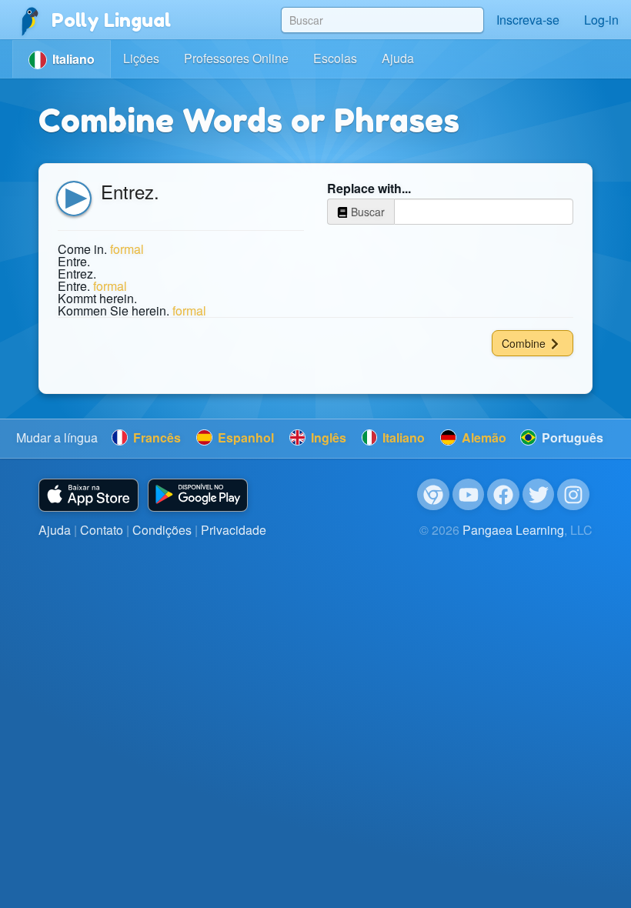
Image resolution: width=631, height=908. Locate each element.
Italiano (402, 437)
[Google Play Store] (198, 495)
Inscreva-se (527, 19)
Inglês (327, 437)
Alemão (482, 437)
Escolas (335, 58)
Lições (141, 58)
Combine (525, 343)
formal (127, 249)
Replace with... (369, 188)
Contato (101, 530)
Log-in (601, 19)
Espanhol (244, 437)
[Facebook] (503, 495)
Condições (162, 530)
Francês (155, 437)
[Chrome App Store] (433, 495)
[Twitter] (538, 495)
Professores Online (236, 58)
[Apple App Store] (88, 495)
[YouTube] (468, 495)
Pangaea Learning (513, 530)
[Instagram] (573, 495)
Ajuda (398, 58)
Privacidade (233, 530)
